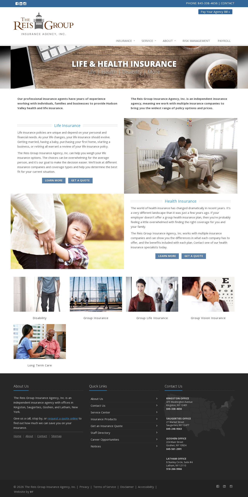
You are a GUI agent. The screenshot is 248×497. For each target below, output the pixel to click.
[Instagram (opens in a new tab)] (24, 3)
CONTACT (227, 3)
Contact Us (98, 405)
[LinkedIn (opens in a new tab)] (20, 3)
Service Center (100, 412)
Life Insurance (67, 125)
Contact (42, 436)
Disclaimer (127, 487)
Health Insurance (180, 201)
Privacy (84, 487)
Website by (24, 492)
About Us (97, 399)
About (169, 41)
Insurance (125, 41)
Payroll (224, 41)
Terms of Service (104, 487)
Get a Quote (80, 180)
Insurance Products (104, 419)
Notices (96, 446)
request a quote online (63, 418)
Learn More (54, 180)
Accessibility (146, 487)
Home (17, 436)
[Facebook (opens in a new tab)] (17, 3)
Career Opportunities (105, 439)
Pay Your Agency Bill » (215, 12)
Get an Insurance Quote (107, 426)
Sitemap (56, 436)
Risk (196, 41)
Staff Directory (100, 433)
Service (149, 41)
